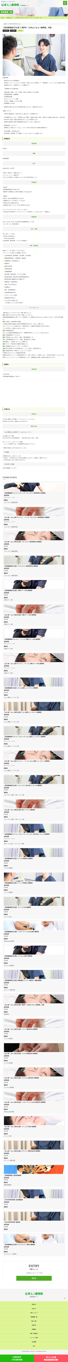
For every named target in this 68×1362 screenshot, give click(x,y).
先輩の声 (34, 1325)
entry (34, 1278)
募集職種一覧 (9, 17)
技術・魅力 (34, 1321)
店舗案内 (34, 1329)
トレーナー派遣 (34, 1337)
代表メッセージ (34, 1312)
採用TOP (34, 1304)
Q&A (34, 1346)
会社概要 (34, 1341)
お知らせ (34, 1308)
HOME (2, 17)
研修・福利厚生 (34, 1333)
